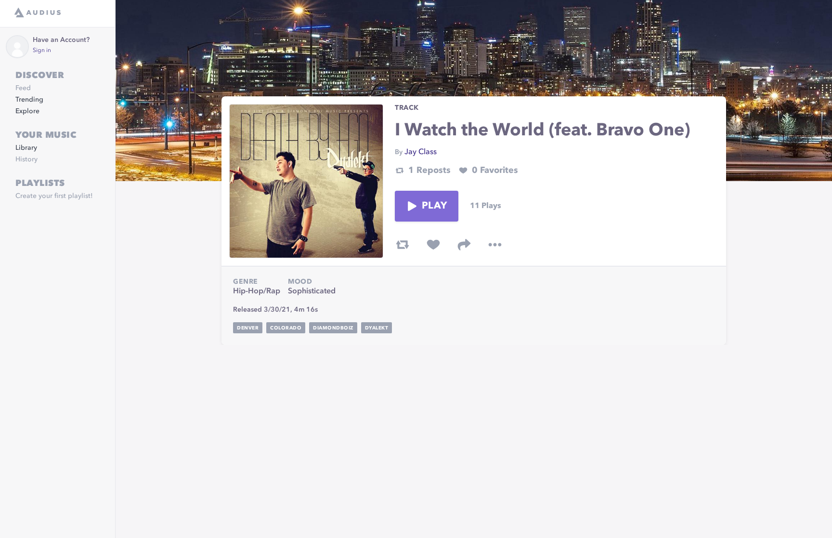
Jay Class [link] (420, 152)
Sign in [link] (42, 50)
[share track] (464, 244)
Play (434, 206)
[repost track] (402, 244)
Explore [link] (27, 111)
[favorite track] (433, 244)
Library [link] (26, 147)
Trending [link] (29, 99)
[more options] (495, 244)
